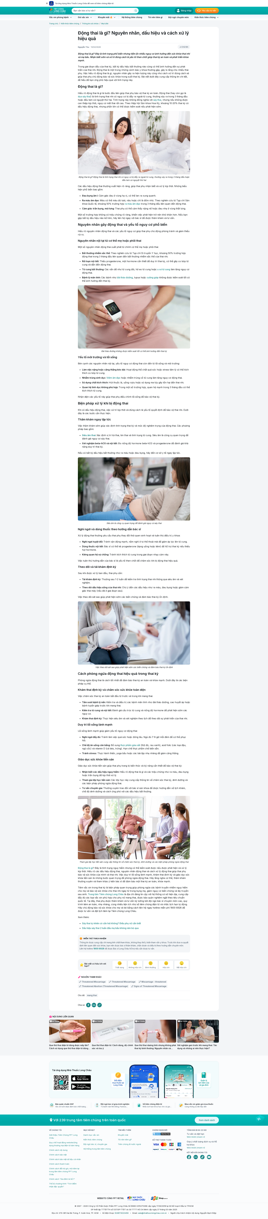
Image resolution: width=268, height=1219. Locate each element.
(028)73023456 (122, 1213)
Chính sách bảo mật (58, 1155)
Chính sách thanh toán (59, 1164)
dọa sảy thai (84, 96)
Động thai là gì (85, 868)
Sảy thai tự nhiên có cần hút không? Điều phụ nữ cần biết (111, 923)
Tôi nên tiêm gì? (125, 1139)
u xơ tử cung (163, 269)
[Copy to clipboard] (99, 1005)
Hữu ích (166, 967)
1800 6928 (98, 948)
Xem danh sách (207, 1120)
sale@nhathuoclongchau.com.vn (152, 1213)
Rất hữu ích (181, 967)
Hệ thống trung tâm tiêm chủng (97, 1149)
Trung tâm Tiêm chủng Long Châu (106, 894)
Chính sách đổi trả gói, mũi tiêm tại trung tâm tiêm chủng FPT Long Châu (64, 1171)
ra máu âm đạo (132, 203)
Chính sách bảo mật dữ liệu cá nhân (65, 1159)
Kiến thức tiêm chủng (70, 23)
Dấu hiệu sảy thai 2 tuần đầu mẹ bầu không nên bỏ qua (110, 928)
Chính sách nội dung (58, 1150)
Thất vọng (119, 967)
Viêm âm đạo (113, 377)
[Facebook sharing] (88, 1005)
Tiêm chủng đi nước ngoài (129, 1144)
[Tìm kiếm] (136, 10)
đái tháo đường (125, 277)
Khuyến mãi (123, 1135)
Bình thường (150, 967)
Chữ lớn (185, 47)
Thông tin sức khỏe (90, 23)
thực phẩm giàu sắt (130, 745)
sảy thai (157, 99)
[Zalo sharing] (94, 1005)
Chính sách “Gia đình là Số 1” (62, 1179)
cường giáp (153, 277)
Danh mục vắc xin (91, 1135)
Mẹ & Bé (104, 23)
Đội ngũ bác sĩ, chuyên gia (95, 1144)
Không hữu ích (135, 967)
